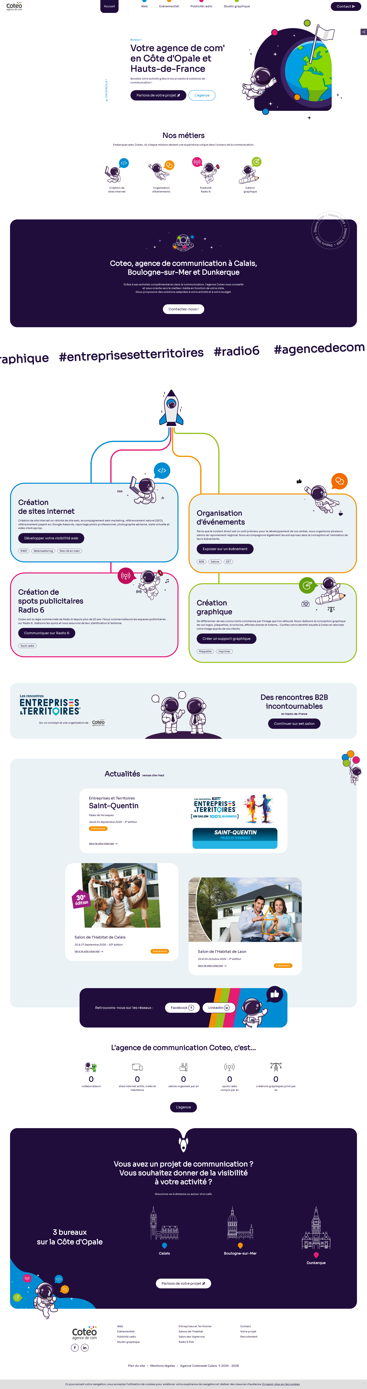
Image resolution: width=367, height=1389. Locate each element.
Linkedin (215, 1008)
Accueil (109, 6)
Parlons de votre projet (158, 95)
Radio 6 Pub (186, 1342)
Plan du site (136, 1366)
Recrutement (248, 1336)
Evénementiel (169, 6)
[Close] (364, 1383)
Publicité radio (201, 6)
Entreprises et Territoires (195, 1326)
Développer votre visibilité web (51, 538)
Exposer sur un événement (225, 549)
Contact (346, 6)
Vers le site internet (101, 843)
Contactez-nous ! (184, 309)
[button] (364, 32)
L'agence (202, 95)
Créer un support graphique (226, 639)
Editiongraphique (250, 189)
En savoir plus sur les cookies (281, 1384)
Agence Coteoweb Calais (198, 1366)
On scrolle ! (107, 90)
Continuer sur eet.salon (294, 723)
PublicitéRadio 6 (205, 189)
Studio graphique (237, 6)
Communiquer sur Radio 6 (46, 633)
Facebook (179, 1008)
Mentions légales (162, 1366)
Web (144, 6)
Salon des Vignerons (192, 1336)
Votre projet (248, 1331)
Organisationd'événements (161, 189)
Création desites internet (117, 189)
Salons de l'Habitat (191, 1331)
